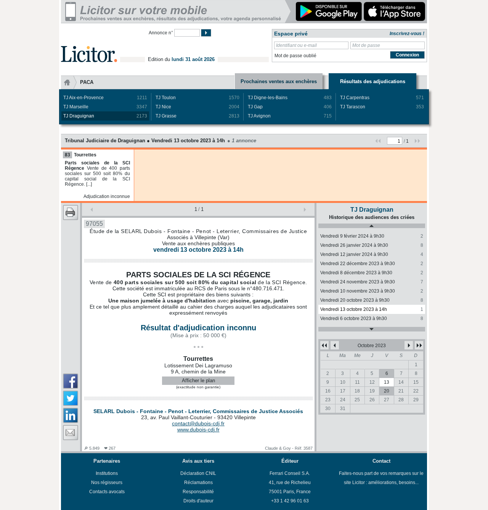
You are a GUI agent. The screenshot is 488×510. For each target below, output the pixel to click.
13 (386, 382)
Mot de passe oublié (295, 55)
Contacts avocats (107, 491)
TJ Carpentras (382, 97)
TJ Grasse (197, 116)
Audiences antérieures (371, 226)
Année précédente (324, 345)
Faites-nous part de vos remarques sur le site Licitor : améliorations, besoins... (381, 478)
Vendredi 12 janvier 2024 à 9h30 (371, 254)
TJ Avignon (290, 116)
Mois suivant (409, 345)
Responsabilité (198, 491)
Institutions (107, 473)
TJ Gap (290, 106)
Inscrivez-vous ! (407, 33)
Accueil (70, 82)
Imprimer (70, 212)
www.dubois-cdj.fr (198, 429)
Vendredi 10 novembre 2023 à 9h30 (371, 291)
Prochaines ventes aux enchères (279, 81)
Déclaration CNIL (198, 473)
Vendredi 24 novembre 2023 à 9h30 (371, 282)
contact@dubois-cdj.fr (198, 423)
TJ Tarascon (382, 106)
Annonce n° (161, 32)
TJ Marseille (105, 106)
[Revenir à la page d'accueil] (89, 45)
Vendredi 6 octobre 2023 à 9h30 (371, 318)
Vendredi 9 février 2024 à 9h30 (371, 236)
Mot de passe (366, 45)
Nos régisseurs (106, 482)
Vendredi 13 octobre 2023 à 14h (371, 309)
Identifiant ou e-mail (296, 45)
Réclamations (198, 482)
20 (386, 391)
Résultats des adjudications (372, 81)
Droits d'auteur (198, 501)
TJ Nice (197, 106)
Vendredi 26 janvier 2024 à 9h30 (371, 245)
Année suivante (419, 345)
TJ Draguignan (105, 116)
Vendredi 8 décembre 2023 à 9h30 (371, 272)
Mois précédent (335, 345)
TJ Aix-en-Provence (105, 97)
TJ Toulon (197, 97)
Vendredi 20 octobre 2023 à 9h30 (371, 300)
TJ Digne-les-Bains (290, 97)
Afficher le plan (198, 380)
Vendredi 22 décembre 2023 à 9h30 (371, 263)
